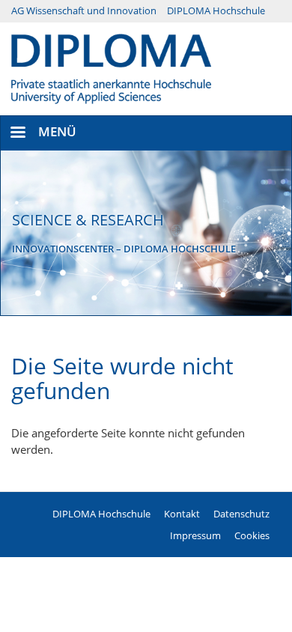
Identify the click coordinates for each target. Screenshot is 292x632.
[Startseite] (111, 67)
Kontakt (182, 513)
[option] (146, 233)
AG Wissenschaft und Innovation (83, 10)
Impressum (195, 535)
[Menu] (17, 134)
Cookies (252, 535)
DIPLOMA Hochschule (216, 10)
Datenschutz (241, 513)
